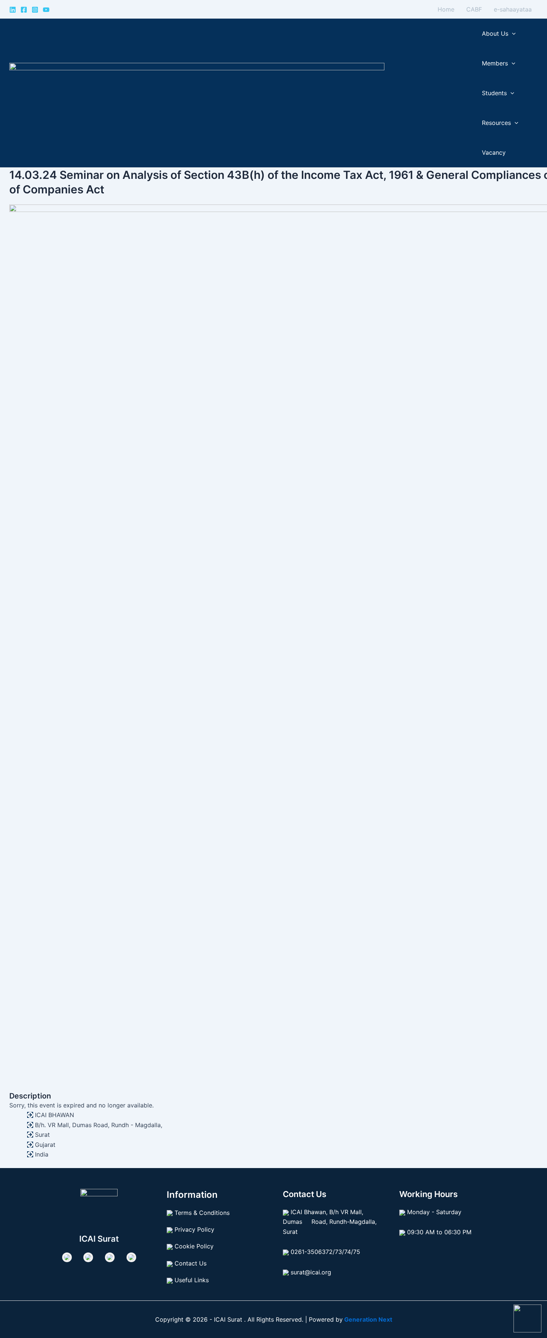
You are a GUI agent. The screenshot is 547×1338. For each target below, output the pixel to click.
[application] (512, 33)
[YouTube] (46, 9)
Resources (496, 122)
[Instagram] (35, 9)
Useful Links (192, 1280)
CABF (474, 9)
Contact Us (191, 1263)
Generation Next (367, 1319)
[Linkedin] (12, 9)
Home (446, 9)
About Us (495, 33)
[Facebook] (23, 9)
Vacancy (494, 152)
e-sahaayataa (513, 9)
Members (495, 63)
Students (494, 93)
